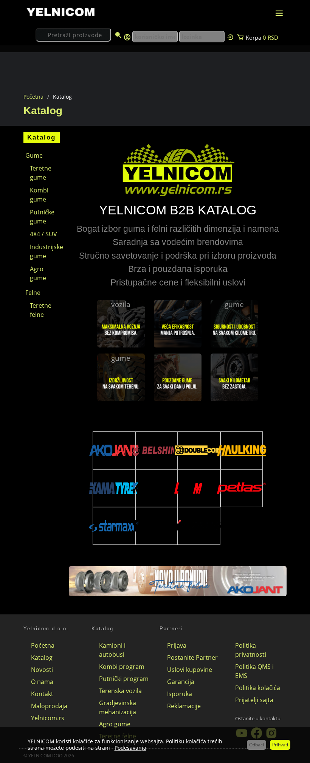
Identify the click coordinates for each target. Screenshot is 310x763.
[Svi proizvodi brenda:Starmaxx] (113, 526)
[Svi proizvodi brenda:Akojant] (113, 450)
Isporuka (179, 694)
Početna (33, 96)
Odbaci (256, 744)
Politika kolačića (257, 688)
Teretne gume (40, 172)
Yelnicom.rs (47, 718)
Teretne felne (40, 310)
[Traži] (118, 35)
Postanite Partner (192, 657)
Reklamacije (184, 706)
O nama (42, 682)
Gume (34, 155)
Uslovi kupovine (189, 669)
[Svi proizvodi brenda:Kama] (113, 488)
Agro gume (38, 273)
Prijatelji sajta (254, 700)
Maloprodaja (49, 706)
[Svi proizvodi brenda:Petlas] (241, 488)
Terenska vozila (120, 691)
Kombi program (121, 666)
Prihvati (280, 744)
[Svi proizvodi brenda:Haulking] (241, 450)
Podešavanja (130, 747)
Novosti (42, 669)
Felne (32, 292)
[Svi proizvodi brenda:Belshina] (156, 450)
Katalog (42, 657)
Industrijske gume (45, 251)
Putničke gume (42, 216)
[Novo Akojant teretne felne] (178, 580)
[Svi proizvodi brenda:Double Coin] (198, 450)
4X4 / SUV (43, 234)
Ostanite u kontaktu (258, 718)
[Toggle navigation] (279, 13)
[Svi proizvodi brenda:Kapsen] (156, 487)
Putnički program (124, 679)
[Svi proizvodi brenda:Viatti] (199, 526)
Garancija (180, 682)
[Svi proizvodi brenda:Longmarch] (198, 488)
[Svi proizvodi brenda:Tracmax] (156, 526)
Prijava (176, 645)
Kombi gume (39, 194)
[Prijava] (230, 37)
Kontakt (42, 694)
